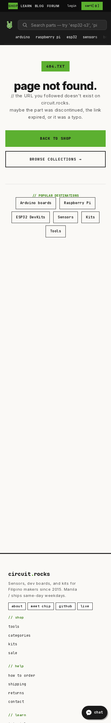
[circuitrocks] (6, 17)
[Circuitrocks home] (9, 25)
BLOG (39, 6)
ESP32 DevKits (30, 217)
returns (16, 693)
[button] (22, 37)
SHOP (13, 6)
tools (14, 626)
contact (16, 701)
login (72, 6)
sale (12, 653)
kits (12, 644)
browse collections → (56, 159)
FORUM (53, 6)
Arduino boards (36, 203)
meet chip (41, 606)
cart (92, 6)
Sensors (65, 217)
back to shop (55, 138)
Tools (55, 231)
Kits (90, 217)
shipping (17, 684)
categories (19, 635)
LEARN (26, 6)
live (85, 606)
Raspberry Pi (77, 203)
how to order (21, 675)
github (65, 606)
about (17, 606)
